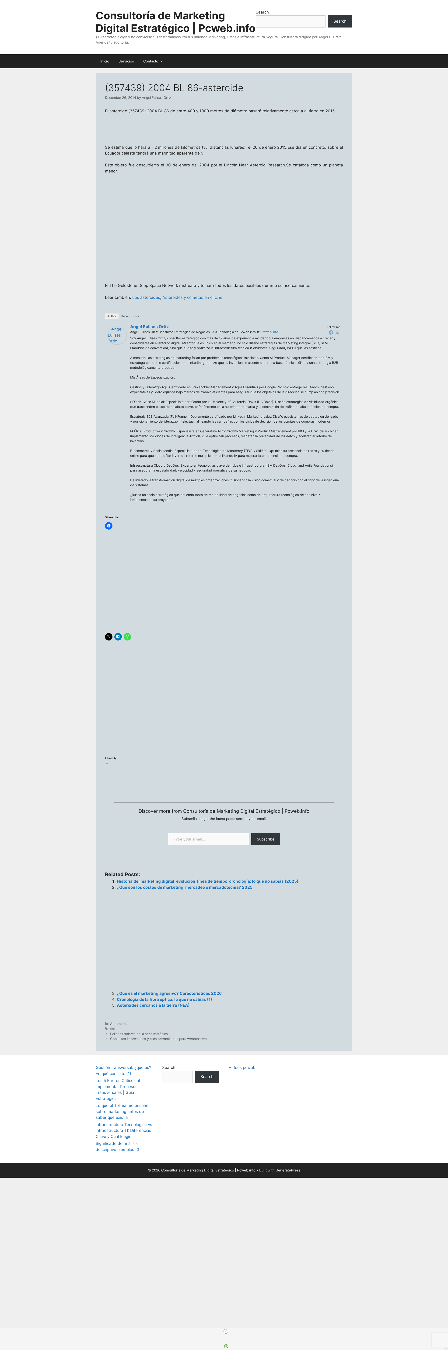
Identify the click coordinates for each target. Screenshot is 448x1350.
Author (111, 316)
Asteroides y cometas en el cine (192, 297)
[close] (226, 1331)
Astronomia (119, 1024)
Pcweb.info (270, 332)
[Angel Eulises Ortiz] (117, 343)
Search (262, 12)
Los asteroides (146, 297)
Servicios (126, 61)
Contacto (150, 61)
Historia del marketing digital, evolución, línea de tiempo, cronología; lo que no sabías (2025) (207, 881)
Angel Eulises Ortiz (149, 326)
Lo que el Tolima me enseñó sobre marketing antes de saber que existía (122, 1111)
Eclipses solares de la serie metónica (139, 1034)
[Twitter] (337, 332)
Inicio (104, 61)
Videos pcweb (242, 1067)
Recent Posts (130, 316)
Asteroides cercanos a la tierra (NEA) (153, 1005)
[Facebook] (331, 332)
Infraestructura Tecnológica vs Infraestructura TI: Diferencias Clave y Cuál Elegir (124, 1130)
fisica (114, 1029)
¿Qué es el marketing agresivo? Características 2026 (169, 993)
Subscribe (265, 839)
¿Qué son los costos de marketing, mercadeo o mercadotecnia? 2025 (184, 887)
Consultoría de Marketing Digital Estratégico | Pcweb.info (176, 21)
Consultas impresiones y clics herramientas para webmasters (158, 1039)
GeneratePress (288, 1170)
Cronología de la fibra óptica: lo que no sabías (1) (164, 999)
